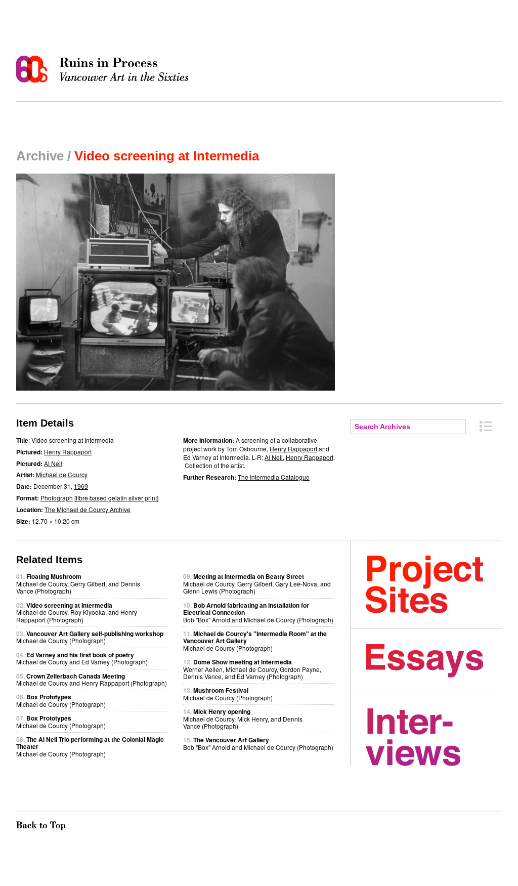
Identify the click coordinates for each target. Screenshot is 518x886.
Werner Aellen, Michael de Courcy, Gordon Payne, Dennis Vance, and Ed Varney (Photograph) (252, 669)
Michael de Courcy (62, 474)
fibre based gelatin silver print (116, 497)
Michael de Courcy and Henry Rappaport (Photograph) (91, 679)
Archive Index (486, 426)
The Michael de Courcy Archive (88, 509)
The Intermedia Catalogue (274, 477)
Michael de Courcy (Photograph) (89, 637)
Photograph (56, 497)
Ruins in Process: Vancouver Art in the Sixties (104, 69)
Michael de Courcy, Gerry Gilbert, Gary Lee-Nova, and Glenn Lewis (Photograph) (257, 583)
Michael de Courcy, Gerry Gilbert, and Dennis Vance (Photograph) (78, 583)
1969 (81, 486)
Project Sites (434, 584)
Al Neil (53, 463)
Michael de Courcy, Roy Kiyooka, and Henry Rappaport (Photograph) (76, 612)
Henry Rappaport (68, 451)
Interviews (434, 737)
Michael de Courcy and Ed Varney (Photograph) (82, 658)
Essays (434, 661)
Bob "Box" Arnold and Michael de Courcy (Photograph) (258, 743)
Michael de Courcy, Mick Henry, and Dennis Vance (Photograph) (243, 718)
